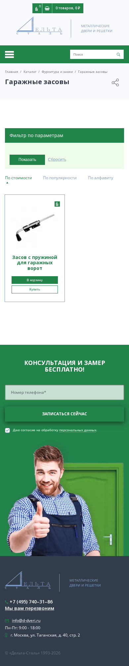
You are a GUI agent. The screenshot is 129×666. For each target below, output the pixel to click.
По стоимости (18, 177)
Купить (34, 289)
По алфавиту (100, 177)
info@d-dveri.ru (26, 620)
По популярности (60, 177)
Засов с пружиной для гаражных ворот (34, 263)
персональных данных (77, 430)
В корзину (35, 280)
